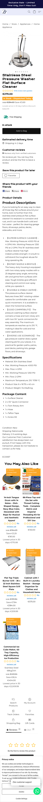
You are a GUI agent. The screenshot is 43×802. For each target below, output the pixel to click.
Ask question (27, 91)
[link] (21, 797)
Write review (18, 91)
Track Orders (13, 714)
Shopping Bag (13, 723)
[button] (4, 11)
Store (14, 24)
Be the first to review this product (21, 751)
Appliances (25, 24)
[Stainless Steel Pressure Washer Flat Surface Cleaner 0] (21, 50)
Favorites (29, 714)
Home (5, 24)
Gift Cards (29, 723)
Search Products (13, 704)
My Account (29, 703)
